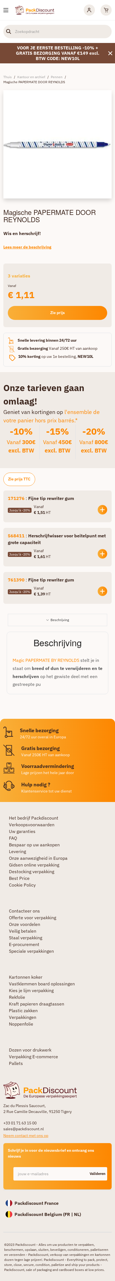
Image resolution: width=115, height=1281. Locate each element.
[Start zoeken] (8, 31)
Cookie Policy (22, 885)
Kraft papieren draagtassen (36, 1004)
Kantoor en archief (31, 77)
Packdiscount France (37, 1203)
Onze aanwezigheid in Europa (38, 858)
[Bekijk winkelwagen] (106, 10)
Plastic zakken (23, 1010)
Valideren (98, 1173)
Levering (17, 851)
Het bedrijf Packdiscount (33, 818)
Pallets (16, 1063)
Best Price (19, 878)
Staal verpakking (25, 937)
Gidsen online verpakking (34, 865)
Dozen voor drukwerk (30, 1050)
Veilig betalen (22, 931)
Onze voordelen (24, 924)
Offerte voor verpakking (32, 917)
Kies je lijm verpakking (31, 990)
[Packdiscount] (34, 9)
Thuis (7, 77)
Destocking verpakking (31, 871)
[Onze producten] (5, 10)
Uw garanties (22, 831)
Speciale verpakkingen (31, 951)
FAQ (13, 838)
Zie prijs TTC (19, 479)
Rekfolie (17, 997)
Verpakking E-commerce (33, 1056)
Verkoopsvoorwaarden (31, 824)
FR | (69, 1214)
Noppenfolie (21, 1024)
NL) (77, 1214)
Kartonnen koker (25, 977)
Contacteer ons (24, 911)
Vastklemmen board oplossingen (42, 984)
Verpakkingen (22, 1017)
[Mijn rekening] (89, 10)
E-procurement (24, 944)
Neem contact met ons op (25, 1135)
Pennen (57, 77)
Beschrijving (60, 620)
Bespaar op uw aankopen (34, 844)
